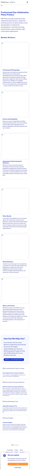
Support (22, 452)
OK (18, 464)
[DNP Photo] (5, 2)
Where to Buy (9, 452)
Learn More (17, 467)
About (21, 450)
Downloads (10, 450)
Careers (16, 452)
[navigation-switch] (27, 2)
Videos (16, 450)
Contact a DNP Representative (14, 359)
